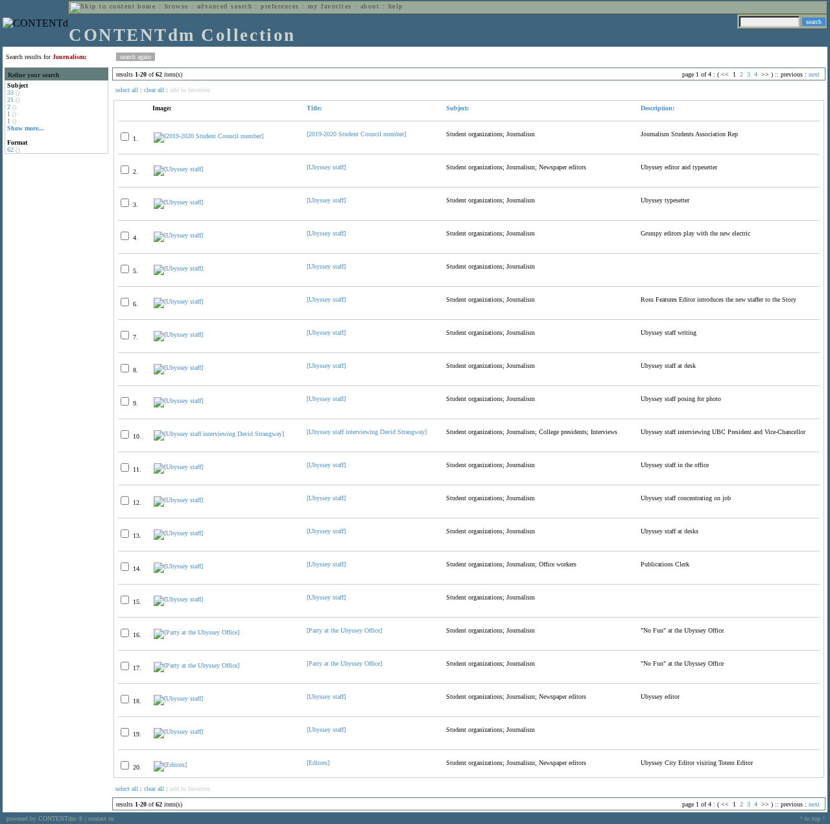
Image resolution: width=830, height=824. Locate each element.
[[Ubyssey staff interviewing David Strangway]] (219, 433)
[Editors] (318, 762)
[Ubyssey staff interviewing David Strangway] (367, 431)
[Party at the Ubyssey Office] (344, 630)
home (146, 6)
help (395, 6)
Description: (657, 108)
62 (10, 149)
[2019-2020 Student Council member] (356, 134)
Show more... (25, 128)
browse (177, 6)
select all (126, 89)
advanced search (224, 6)
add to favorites (190, 89)
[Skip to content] (102, 6)
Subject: (457, 108)
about (370, 6)
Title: (314, 108)
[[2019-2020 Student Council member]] (208, 135)
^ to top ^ (812, 818)
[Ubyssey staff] (326, 167)
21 (10, 99)
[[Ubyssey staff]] (178, 169)
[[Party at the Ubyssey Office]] (196, 632)
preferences (280, 6)
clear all (154, 89)
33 (10, 92)
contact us (101, 818)
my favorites (330, 6)
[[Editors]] (170, 764)
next (814, 74)
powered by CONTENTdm (44, 818)
